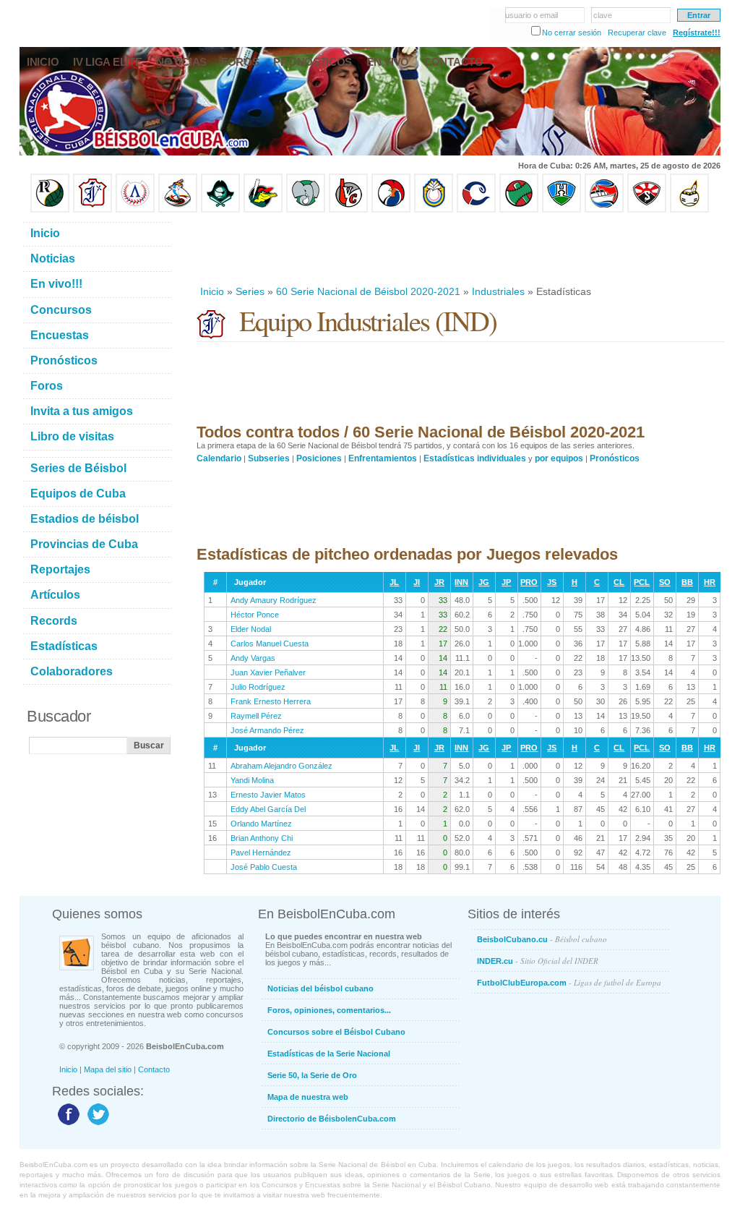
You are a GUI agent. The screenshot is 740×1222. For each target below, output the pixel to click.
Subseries (269, 458)
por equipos (559, 458)
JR (439, 582)
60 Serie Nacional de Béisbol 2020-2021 (368, 291)
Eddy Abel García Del (268, 809)
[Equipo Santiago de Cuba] (646, 209)
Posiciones (319, 458)
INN (461, 582)
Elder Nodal (251, 629)
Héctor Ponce (255, 614)
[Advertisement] (460, 248)
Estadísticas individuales (474, 458)
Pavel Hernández (261, 852)
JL (394, 582)
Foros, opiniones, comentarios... (329, 1010)
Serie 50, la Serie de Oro (312, 1075)
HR (709, 582)
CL (619, 582)
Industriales (498, 291)
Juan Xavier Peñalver (268, 672)
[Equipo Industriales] (92, 209)
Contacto (154, 1069)
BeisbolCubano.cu (542, 938)
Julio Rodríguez (258, 687)
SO (665, 582)
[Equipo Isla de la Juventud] (220, 209)
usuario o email (531, 15)
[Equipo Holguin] (561, 209)
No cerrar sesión (571, 32)
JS (551, 582)
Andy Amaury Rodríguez (274, 600)
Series (250, 291)
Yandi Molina (252, 780)
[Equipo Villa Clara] (348, 209)
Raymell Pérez (256, 716)
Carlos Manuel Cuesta (270, 643)
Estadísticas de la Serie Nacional (328, 1053)
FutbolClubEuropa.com (569, 982)
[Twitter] (96, 1124)
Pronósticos (615, 458)
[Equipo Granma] (604, 209)
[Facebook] (67, 1124)
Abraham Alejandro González (281, 765)
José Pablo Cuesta (264, 867)
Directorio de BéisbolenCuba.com (331, 1118)
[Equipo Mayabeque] (177, 209)
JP (506, 582)
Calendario (219, 458)
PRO (529, 582)
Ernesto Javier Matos (268, 794)
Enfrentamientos (382, 458)
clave (602, 15)
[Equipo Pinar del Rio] (49, 209)
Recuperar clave (637, 32)
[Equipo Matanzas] (263, 209)
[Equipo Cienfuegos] (305, 209)
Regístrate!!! (696, 32)
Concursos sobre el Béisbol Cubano (336, 1031)
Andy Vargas (253, 658)
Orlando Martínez (261, 823)
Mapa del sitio (108, 1069)
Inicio (212, 291)
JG (483, 582)
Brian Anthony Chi (262, 838)
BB (687, 582)
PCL (642, 582)
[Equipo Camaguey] (476, 209)
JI (416, 582)
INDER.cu (537, 960)
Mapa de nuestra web (307, 1097)
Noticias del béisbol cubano (320, 988)
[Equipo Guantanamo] (689, 209)
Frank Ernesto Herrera (271, 701)
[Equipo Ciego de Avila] (433, 209)
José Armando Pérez (267, 730)
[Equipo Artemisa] (135, 209)
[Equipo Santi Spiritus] (390, 209)
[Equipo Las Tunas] (518, 209)
